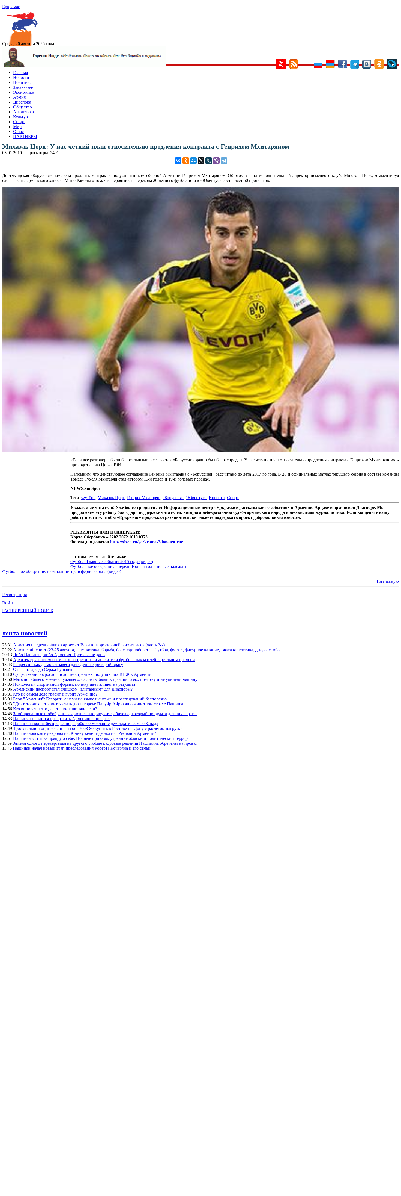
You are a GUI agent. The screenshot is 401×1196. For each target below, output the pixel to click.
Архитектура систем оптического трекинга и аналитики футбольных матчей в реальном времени (104, 659)
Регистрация (14, 594)
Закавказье (23, 87)
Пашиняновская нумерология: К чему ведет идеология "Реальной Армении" (84, 733)
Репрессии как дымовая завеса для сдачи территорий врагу (68, 664)
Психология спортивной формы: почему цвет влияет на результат (74, 684)
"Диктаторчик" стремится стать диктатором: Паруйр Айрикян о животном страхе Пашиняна (100, 704)
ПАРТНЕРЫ (25, 136)
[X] (201, 160)
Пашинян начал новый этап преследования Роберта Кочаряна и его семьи (82, 748)
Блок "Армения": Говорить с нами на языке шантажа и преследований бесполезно (90, 699)
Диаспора (22, 102)
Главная (20, 72)
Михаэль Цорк (111, 497)
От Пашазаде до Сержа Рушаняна (44, 669)
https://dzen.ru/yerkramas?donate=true (146, 542)
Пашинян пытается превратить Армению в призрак (61, 718)
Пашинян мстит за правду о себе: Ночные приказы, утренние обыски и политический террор (100, 738)
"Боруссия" (173, 497)
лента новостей (24, 633)
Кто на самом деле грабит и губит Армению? (55, 694)
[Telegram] (224, 160)
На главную (388, 581)
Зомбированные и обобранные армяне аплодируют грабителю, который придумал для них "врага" (105, 713)
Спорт (19, 121)
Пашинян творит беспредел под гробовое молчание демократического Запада (85, 723)
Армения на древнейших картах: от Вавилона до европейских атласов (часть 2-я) (89, 645)
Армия (19, 97)
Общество (22, 107)
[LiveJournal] (208, 160)
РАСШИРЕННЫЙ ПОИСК (27, 610)
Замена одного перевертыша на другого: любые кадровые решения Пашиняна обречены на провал (105, 743)
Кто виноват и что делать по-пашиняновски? (55, 708)
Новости (21, 77)
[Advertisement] (36, 511)
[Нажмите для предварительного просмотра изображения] (200, 450)
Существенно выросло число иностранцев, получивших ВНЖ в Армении (82, 674)
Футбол (88, 497)
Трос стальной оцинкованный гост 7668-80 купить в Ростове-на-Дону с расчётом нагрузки (98, 728)
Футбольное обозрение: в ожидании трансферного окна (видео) (61, 571)
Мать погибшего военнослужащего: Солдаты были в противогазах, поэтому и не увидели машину (105, 679)
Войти (8, 602)
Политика (22, 82)
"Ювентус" (196, 497)
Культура (21, 116)
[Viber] (216, 160)
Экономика (23, 92)
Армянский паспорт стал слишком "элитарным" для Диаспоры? (73, 689)
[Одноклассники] (185, 160)
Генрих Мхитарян (143, 497)
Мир (17, 126)
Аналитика (23, 112)
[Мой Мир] (193, 160)
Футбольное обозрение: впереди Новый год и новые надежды (128, 566)
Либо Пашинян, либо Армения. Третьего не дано (59, 654)
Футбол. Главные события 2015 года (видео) (111, 561)
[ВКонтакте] (178, 160)
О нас (18, 131)
